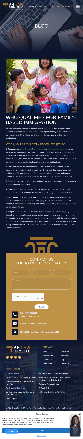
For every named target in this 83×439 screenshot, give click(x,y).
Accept (41, 431)
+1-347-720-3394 (32, 316)
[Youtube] (19, 357)
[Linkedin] (7, 357)
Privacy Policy (41, 436)
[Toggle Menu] (78, 6)
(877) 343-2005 (31, 313)
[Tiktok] (11, 357)
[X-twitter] (15, 357)
